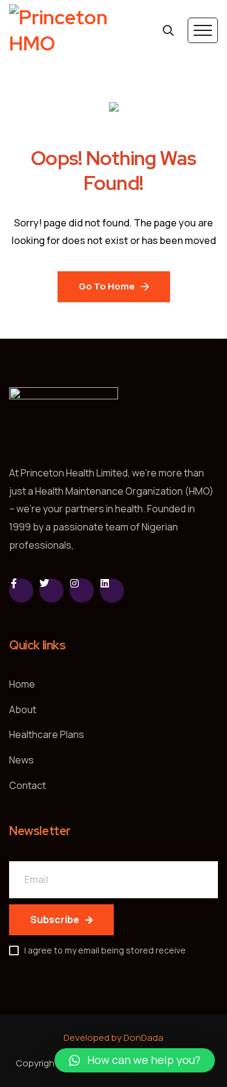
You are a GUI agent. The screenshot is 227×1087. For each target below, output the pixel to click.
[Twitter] (51, 590)
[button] (134, 1060)
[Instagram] (82, 590)
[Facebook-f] (21, 590)
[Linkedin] (112, 590)
